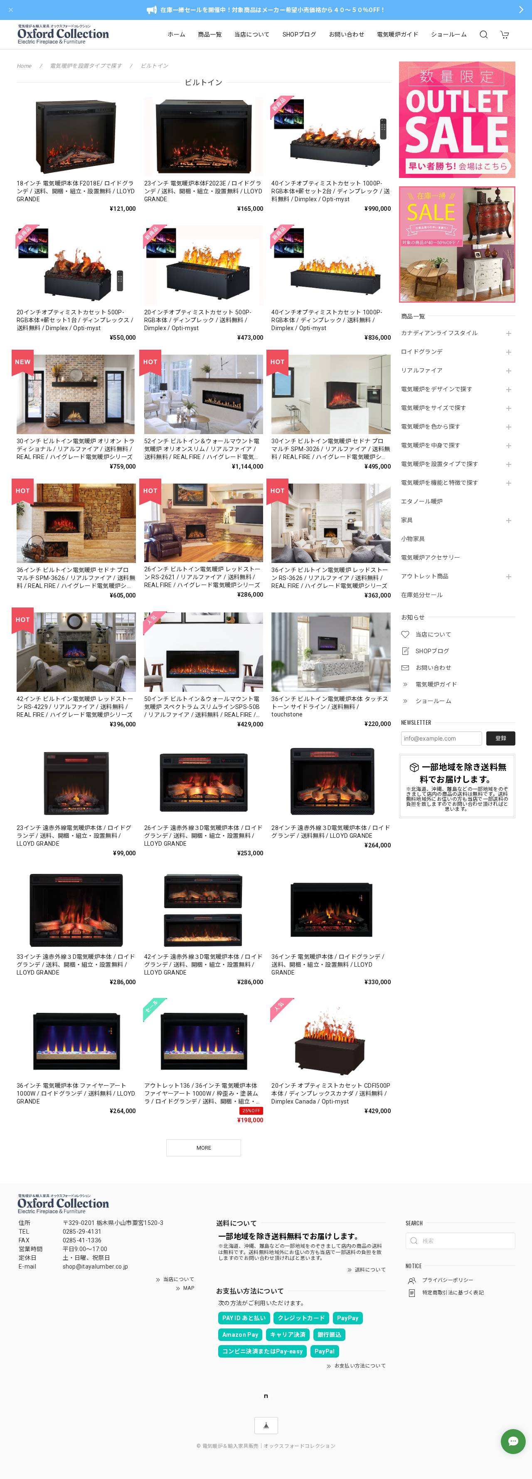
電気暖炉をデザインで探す (437, 389)
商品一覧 (210, 34)
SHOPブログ (299, 34)
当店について (252, 34)
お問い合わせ (347, 34)
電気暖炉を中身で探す (431, 445)
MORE (204, 1148)
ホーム (176, 34)
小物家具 (413, 539)
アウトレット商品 (425, 576)
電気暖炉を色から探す (431, 426)
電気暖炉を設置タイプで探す (439, 464)
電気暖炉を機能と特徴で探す (439, 482)
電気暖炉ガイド (398, 34)
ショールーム (449, 34)
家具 (407, 520)
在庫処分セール (422, 595)
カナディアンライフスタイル (439, 333)
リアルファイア (422, 370)
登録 (500, 738)
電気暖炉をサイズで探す (434, 408)
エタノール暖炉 (422, 501)
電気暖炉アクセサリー (430, 557)
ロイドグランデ (422, 351)
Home (24, 66)
